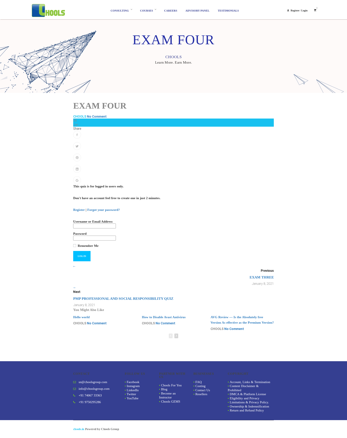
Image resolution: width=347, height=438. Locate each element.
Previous (267, 270)
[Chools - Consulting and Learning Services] (64, 10)
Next (76, 292)
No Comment (97, 116)
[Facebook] (77, 135)
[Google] (77, 180)
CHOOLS (79, 116)
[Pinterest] (77, 157)
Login (304, 10)
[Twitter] (77, 146)
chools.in (78, 429)
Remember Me (87, 246)
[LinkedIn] (77, 169)
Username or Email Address (93, 221)
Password (80, 233)
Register (295, 10)
